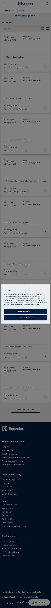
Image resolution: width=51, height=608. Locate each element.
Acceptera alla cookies (25, 318)
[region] (25, 304)
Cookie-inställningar (25, 311)
